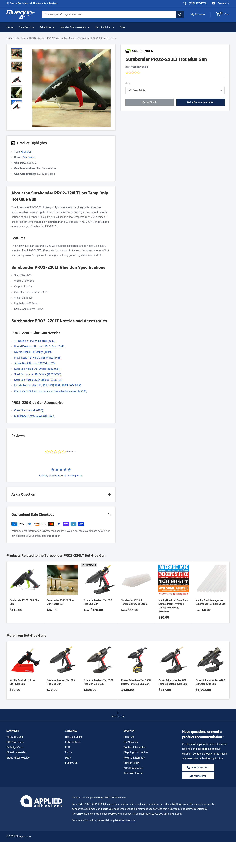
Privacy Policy (132, 762)
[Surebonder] (175, 51)
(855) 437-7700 (195, 3)
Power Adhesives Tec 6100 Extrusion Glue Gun (210, 682)
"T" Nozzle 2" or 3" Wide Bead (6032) (34, 340)
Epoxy (68, 752)
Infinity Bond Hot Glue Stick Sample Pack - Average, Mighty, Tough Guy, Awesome (173, 606)
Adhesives (45, 27)
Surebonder (28, 157)
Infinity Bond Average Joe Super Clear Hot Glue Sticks (210, 602)
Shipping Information (136, 752)
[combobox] (109, 14)
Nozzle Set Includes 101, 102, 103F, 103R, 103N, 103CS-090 (47, 385)
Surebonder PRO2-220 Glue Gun (24, 602)
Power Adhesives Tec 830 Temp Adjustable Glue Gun (172, 682)
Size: (137, 82)
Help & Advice (102, 27)
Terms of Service (133, 773)
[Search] (180, 14)
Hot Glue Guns (36, 38)
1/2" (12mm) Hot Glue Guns (60, 38)
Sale (122, 27)
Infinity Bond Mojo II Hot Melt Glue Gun (22, 682)
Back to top (118, 716)
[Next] (229, 592)
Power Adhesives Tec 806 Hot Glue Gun (61, 682)
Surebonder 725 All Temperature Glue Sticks (134, 602)
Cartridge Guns (14, 747)
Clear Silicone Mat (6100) (28, 410)
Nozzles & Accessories (73, 27)
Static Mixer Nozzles (18, 757)
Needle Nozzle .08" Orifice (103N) (33, 352)
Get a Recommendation (200, 102)
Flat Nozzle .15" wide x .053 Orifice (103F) (37, 357)
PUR (67, 747)
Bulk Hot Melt (72, 742)
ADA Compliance (133, 768)
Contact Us (223, 3)
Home (9, 27)
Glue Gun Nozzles (16, 752)
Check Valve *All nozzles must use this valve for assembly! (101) (50, 391)
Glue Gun (26, 151)
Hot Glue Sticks (73, 736)
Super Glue (71, 762)
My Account (197, 14)
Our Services (131, 742)
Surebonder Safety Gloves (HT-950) (34, 415)
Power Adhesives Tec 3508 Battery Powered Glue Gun (136, 682)
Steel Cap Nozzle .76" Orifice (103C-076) (37, 368)
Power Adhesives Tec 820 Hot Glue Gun (98, 602)
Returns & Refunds (134, 757)
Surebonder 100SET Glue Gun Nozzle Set (60, 602)
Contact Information (135, 747)
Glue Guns (25, 27)
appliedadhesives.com (123, 820)
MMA (68, 757)
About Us (129, 736)
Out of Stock (149, 102)
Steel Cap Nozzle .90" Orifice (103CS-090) (37, 374)
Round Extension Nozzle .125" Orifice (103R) (39, 346)
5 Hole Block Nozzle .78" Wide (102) (34, 363)
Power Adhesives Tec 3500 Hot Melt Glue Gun (99, 682)
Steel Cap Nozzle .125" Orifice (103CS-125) (38, 379)
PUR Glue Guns (15, 742)
